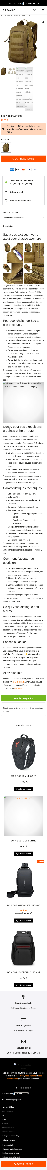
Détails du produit (10, 213)
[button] (43, 10)
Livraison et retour (8, 1132)
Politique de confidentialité (11, 1157)
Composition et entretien (13, 218)
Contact (5, 1124)
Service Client (15, 1094)
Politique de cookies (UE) (10, 1136)
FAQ (4, 1120)
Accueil (4, 15)
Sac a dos (11, 15)
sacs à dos (19, 1076)
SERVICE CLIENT (22, 3)
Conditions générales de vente (12, 1149)
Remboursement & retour (10, 1153)
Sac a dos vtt (18, 682)
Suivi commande (7, 1112)
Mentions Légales (8, 1145)
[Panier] (34, 10)
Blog (3, 1116)
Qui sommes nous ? (8, 1128)
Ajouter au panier (23, 158)
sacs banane (30, 1076)
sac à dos (18, 688)
